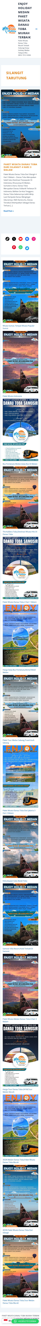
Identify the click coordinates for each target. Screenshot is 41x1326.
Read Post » (9, 211)
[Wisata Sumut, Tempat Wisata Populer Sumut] (20, 292)
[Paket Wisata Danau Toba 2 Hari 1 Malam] (20, 568)
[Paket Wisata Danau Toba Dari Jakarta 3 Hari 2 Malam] (20, 776)
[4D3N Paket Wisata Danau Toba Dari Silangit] (20, 1196)
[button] (25, 1321)
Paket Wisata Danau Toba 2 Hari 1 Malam (20, 602)
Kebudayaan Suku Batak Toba (15, 881)
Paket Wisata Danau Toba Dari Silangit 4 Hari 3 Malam (20, 167)
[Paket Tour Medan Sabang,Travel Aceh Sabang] (20, 706)
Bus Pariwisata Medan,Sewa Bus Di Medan (20, 464)
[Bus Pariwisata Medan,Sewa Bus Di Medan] (20, 430)
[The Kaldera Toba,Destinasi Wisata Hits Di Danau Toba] (20, 497)
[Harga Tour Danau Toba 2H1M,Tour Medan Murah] (20, 1055)
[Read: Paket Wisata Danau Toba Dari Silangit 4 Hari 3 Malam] (20, 123)
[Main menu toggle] (36, 29)
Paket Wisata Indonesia (12, 396)
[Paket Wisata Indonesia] (20, 362)
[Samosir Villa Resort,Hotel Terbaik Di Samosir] (20, 914)
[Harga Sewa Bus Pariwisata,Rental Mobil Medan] (20, 636)
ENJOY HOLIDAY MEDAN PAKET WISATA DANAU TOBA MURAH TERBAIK (25, 20)
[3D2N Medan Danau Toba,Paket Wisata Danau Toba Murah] (20, 1126)
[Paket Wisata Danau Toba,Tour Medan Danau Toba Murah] (20, 1266)
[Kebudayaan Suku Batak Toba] (20, 847)
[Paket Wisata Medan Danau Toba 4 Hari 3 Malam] (20, 985)
